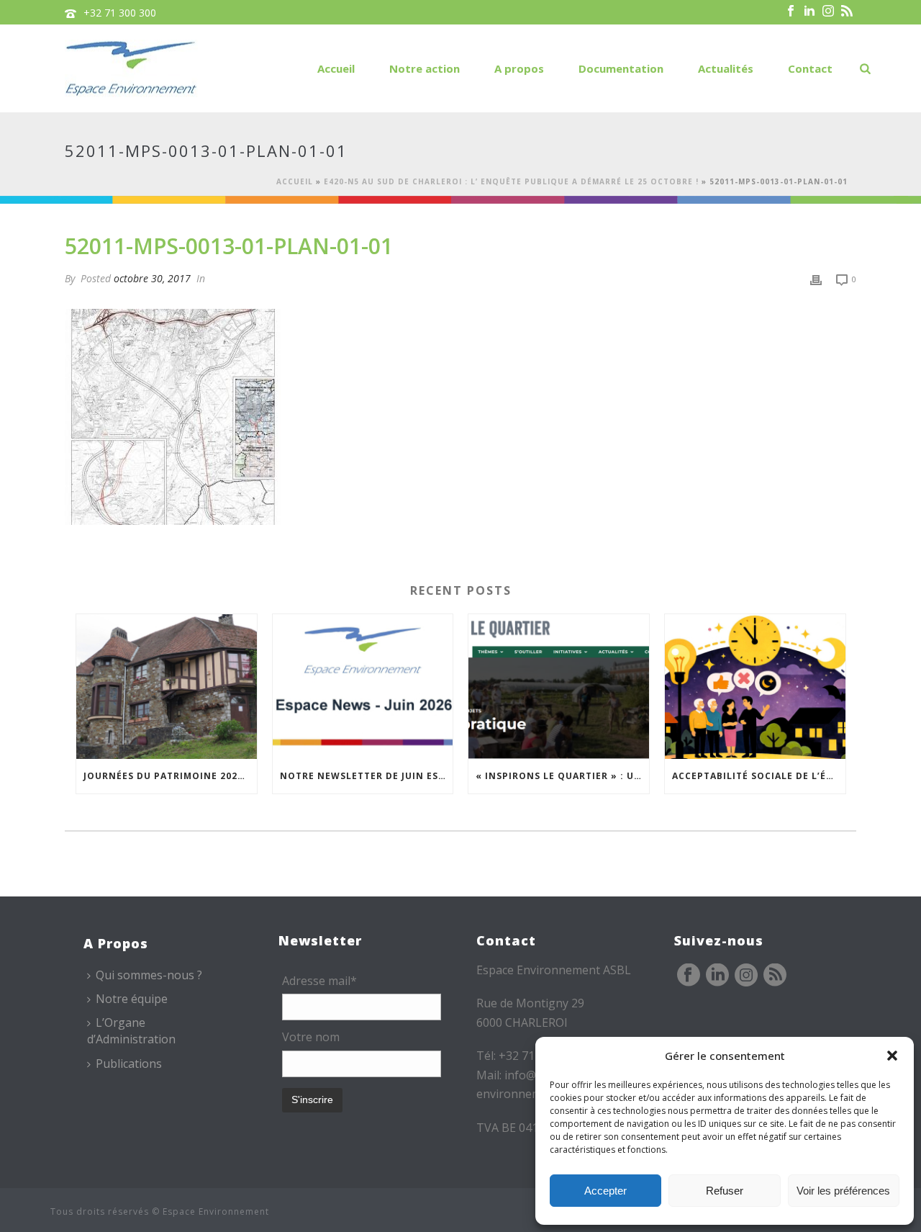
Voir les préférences (843, 1190)
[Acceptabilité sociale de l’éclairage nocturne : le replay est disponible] (755, 686)
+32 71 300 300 (119, 12)
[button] (892, 1055)
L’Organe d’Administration (131, 1031)
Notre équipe (132, 999)
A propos (519, 68)
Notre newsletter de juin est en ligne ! (366, 776)
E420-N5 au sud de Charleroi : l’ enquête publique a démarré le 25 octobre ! (511, 181)
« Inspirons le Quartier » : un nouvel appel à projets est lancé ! (562, 776)
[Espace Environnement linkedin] (717, 975)
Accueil (336, 68)
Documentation (621, 68)
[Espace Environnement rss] (774, 975)
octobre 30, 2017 (152, 278)
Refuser (724, 1190)
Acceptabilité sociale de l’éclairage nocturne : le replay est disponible (758, 776)
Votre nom (311, 1037)
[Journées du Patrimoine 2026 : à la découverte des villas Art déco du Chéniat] (166, 686)
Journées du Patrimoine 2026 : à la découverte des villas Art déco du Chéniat (170, 776)
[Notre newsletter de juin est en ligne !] (363, 686)
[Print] (816, 278)
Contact (810, 68)
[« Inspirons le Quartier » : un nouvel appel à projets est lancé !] (558, 686)
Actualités (725, 68)
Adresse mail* (319, 981)
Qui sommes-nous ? (149, 975)
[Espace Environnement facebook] (688, 975)
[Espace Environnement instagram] (746, 975)
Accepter (605, 1190)
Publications (129, 1063)
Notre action (424, 68)
